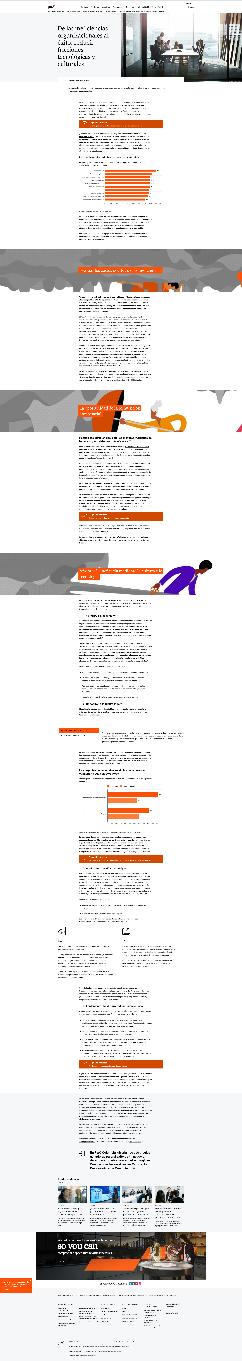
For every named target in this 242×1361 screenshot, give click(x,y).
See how (63, 1262)
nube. (82, 949)
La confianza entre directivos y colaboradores (98, 752)
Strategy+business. (87, 1141)
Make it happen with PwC (56, 11)
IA (115, 1011)
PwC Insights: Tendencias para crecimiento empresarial (85, 11)
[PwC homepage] (51, 6)
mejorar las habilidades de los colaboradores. (98, 366)
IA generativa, (136, 114)
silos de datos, (88, 888)
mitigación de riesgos (132, 1042)
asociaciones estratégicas (124, 472)
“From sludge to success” (120, 1138)
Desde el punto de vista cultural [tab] (72, 736)
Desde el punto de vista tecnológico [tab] (74, 730)
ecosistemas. (100, 532)
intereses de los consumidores (125, 1110)
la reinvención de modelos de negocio (131, 148)
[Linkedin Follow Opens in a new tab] (133, 1284)
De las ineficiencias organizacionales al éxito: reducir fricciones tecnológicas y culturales (135, 11)
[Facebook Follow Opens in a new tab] (130, 1284)
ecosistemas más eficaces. (111, 441)
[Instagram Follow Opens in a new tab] (140, 1284)
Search (191, 7)
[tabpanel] (144, 735)
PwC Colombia (135, 1141)
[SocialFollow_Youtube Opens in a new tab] (136, 1284)
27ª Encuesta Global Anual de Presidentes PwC (107, 1074)
